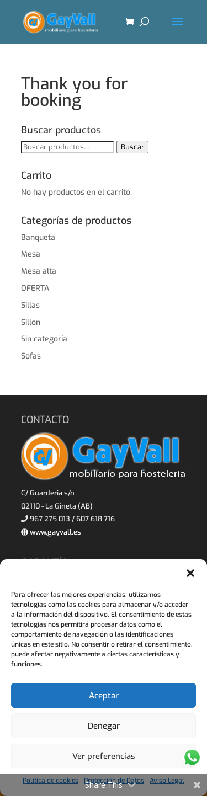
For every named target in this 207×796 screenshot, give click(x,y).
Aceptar (104, 695)
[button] (190, 573)
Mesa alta (38, 271)
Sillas (30, 305)
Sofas (31, 356)
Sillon (30, 322)
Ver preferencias (103, 756)
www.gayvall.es (54, 532)
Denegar (104, 725)
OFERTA (35, 288)
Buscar (132, 147)
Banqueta (38, 237)
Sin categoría (44, 339)
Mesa (30, 254)
